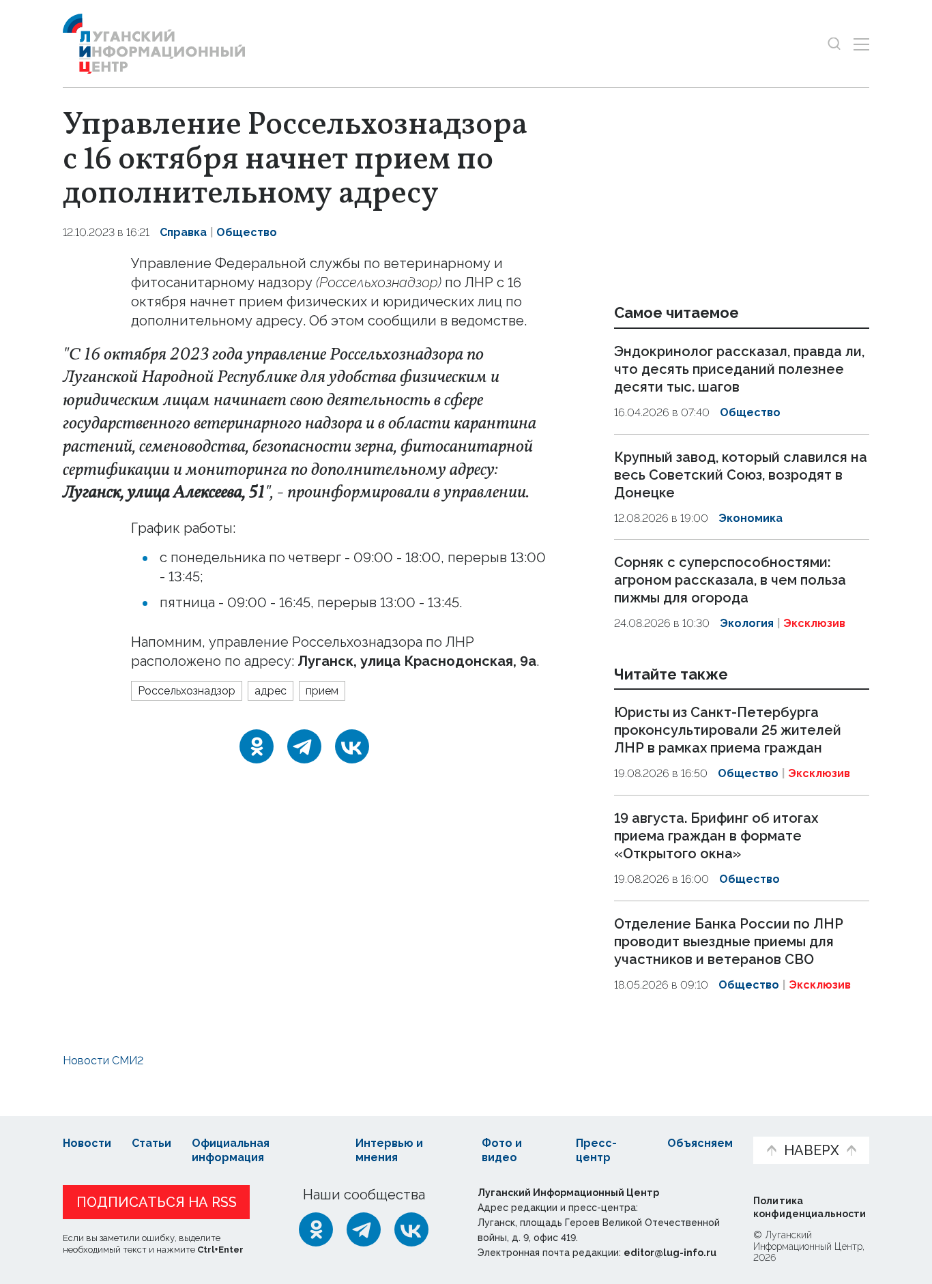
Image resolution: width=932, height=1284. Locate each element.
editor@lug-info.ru (670, 1252)
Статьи (151, 1143)
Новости (87, 1143)
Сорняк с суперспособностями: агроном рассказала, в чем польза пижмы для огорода (730, 580)
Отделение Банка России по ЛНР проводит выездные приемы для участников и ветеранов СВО (728, 941)
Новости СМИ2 (103, 1060)
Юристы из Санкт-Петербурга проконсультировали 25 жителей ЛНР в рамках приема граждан (727, 731)
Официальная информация (231, 1150)
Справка (183, 232)
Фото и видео (502, 1150)
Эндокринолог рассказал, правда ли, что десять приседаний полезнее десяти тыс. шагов (739, 369)
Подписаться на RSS (156, 1202)
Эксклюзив (814, 623)
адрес (270, 690)
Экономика (750, 518)
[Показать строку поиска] (834, 44)
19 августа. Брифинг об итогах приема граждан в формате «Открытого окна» (716, 836)
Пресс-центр (596, 1150)
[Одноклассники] (256, 746)
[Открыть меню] (861, 44)
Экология (747, 623)
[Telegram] (304, 746)
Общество (246, 232)
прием (322, 690)
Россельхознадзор (186, 690)
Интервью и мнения (389, 1150)
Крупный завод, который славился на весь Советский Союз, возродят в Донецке (740, 475)
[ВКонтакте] (352, 746)
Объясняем (700, 1143)
